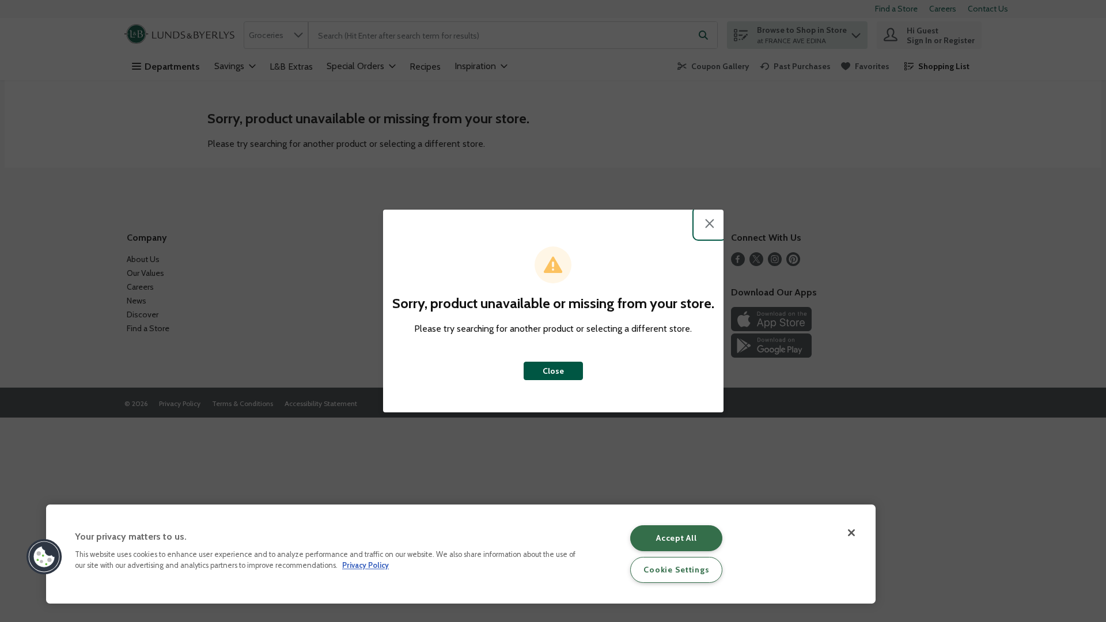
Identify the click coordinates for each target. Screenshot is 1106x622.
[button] (44, 556)
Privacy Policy (365, 566)
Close (553, 371)
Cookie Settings (676, 569)
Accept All (676, 538)
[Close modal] (710, 223)
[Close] (851, 532)
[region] (461, 554)
